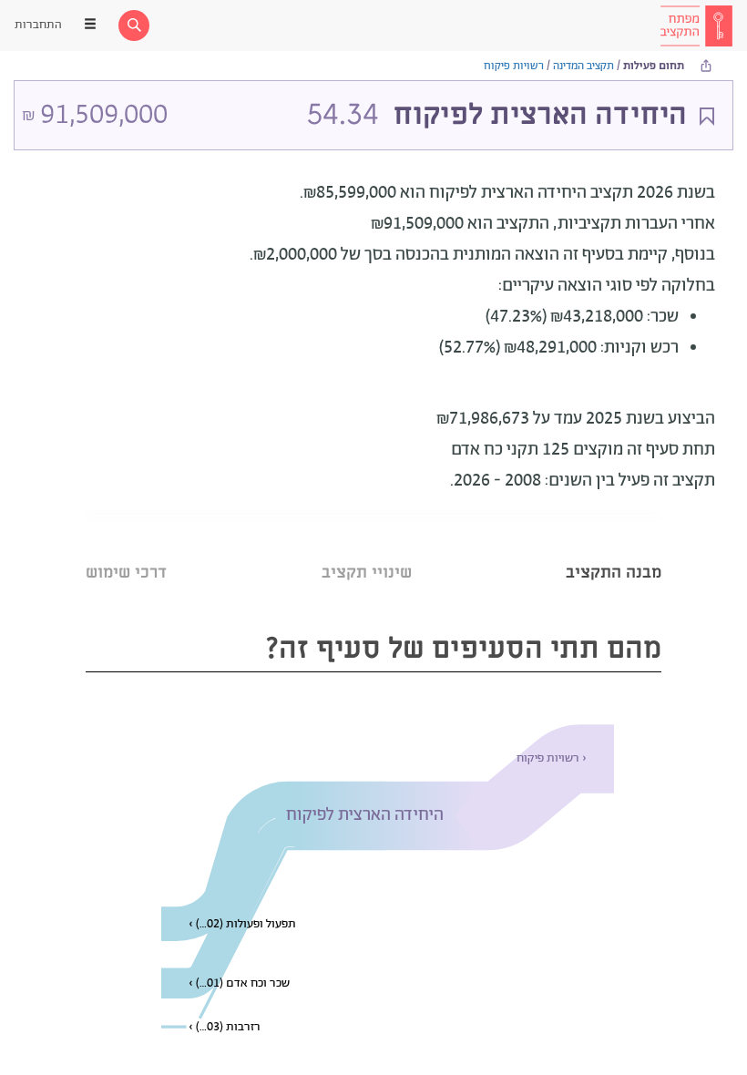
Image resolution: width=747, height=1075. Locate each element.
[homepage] (696, 25)
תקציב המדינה (583, 66)
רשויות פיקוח (514, 66)
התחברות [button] (38, 25)
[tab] (613, 550)
